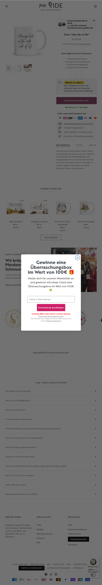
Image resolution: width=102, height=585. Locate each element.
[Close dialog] (77, 257)
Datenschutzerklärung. (53, 321)
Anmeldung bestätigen (51, 307)
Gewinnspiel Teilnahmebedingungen (51, 316)
